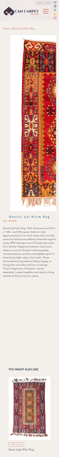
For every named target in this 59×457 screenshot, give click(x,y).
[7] (55, 2)
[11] (55, 18)
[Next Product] (55, 285)
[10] (55, 14)
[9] (55, 10)
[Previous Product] (4, 285)
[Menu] (46, 11)
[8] (55, 6)
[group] (29, 291)
